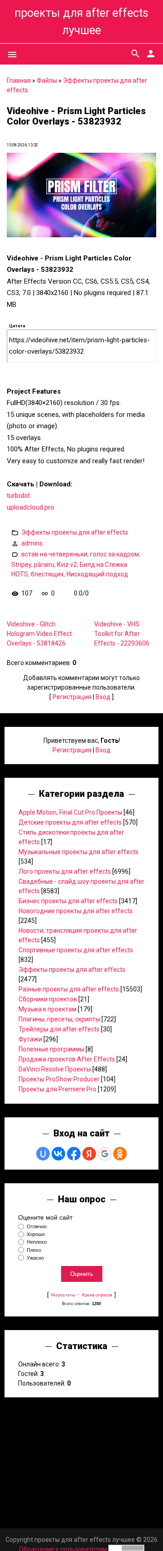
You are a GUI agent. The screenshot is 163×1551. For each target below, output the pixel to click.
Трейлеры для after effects (59, 1029)
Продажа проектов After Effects (67, 1059)
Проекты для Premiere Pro (57, 1089)
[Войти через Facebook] (74, 1154)
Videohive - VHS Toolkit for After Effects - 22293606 (121, 633)
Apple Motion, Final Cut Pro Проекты (70, 812)
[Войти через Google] (104, 1154)
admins (32, 543)
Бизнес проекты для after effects (68, 901)
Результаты (63, 1294)
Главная (19, 80)
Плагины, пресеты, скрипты (59, 1019)
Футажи (30, 1039)
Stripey (21, 564)
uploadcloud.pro (30, 507)
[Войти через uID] (43, 1154)
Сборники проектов (48, 999)
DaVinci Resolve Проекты (55, 1069)
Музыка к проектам (48, 1009)
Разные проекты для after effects (69, 989)
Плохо (34, 1250)
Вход (103, 696)
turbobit (18, 495)
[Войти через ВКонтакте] (58, 1154)
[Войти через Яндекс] (89, 1154)
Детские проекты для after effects (70, 822)
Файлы (47, 80)
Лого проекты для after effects (65, 871)
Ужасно (35, 1258)
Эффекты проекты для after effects (74, 532)
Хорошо (36, 1234)
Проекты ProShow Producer (59, 1079)
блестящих (47, 574)
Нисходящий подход (97, 574)
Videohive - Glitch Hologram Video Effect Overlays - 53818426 (39, 633)
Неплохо (37, 1242)
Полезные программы (51, 1049)
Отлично (37, 1226)
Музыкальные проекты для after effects (79, 852)
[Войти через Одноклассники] (120, 1154)
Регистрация (72, 696)
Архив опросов (97, 1294)
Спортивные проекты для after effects (76, 950)
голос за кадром (114, 554)
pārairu (44, 564)
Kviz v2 (67, 564)
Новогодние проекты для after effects (76, 911)
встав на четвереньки (54, 554)
